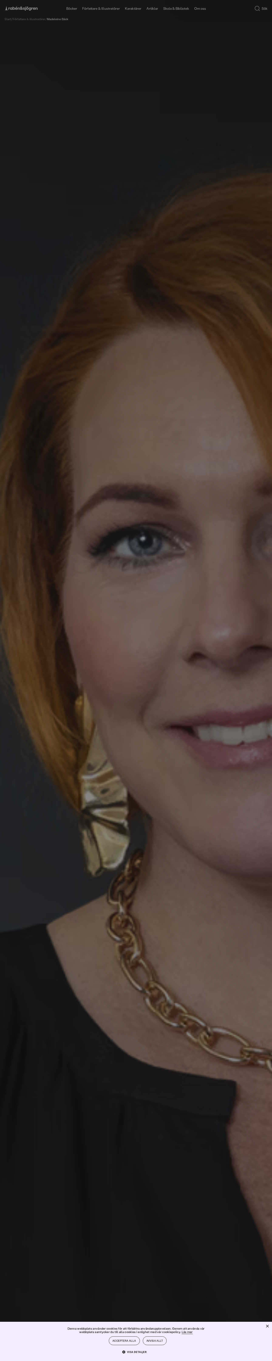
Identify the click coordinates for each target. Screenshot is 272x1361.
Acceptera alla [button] (124, 1340)
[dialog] (136, 680)
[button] (136, 1352)
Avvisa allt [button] (154, 1340)
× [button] (267, 1326)
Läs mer (187, 1332)
